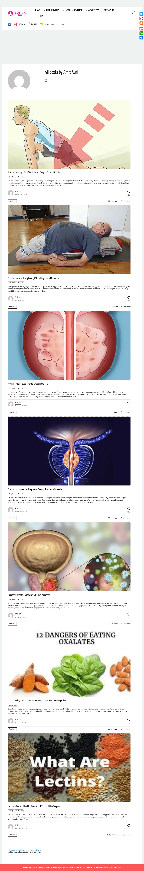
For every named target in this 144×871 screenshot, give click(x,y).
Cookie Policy (30, 850)
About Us (38, 850)
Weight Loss (93, 10)
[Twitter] (141, 14)
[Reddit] (141, 28)
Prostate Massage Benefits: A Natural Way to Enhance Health (34, 172)
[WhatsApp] (141, 33)
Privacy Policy (12, 850)
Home (37, 10)
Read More (12, 201)
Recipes (40, 16)
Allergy (11, 811)
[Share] (141, 37)
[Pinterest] (141, 18)
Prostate (20, 177)
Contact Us (21, 850)
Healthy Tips (13, 705)
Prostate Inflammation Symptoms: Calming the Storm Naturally (35, 489)
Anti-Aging (109, 10)
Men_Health (12, 177)
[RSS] (141, 23)
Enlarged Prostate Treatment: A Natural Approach (29, 595)
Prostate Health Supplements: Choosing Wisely (28, 384)
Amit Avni (18, 191)
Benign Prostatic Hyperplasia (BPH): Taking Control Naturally (33, 278)
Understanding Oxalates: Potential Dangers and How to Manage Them (37, 700)
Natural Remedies (74, 10)
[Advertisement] (72, 47)
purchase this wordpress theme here (108, 867)
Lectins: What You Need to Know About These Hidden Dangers (34, 806)
